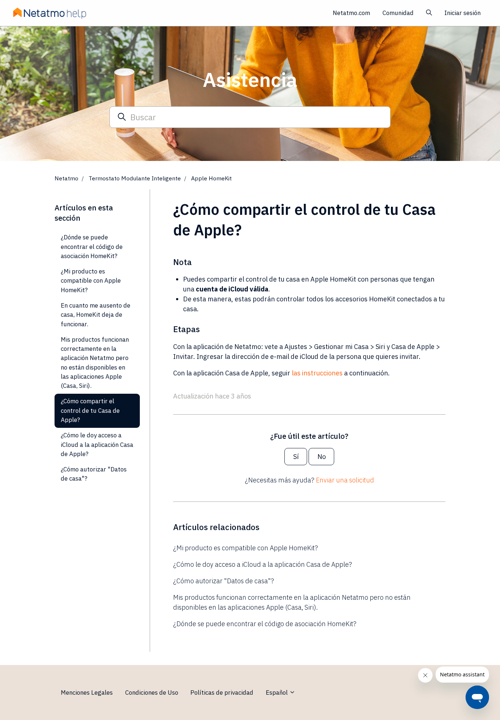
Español (277, 692)
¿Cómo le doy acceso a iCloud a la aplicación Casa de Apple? (262, 564)
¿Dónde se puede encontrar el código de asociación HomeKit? (265, 624)
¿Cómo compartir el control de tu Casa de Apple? (90, 410)
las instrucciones (317, 373)
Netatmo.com (351, 13)
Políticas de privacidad (221, 692)
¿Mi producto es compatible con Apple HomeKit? (245, 548)
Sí (296, 456)
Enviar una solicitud (345, 480)
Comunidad (398, 13)
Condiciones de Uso (151, 692)
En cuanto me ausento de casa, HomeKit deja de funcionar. (95, 314)
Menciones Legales (87, 692)
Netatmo (66, 178)
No (321, 456)
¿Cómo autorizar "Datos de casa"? (223, 581)
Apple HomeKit (211, 178)
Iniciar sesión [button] (462, 13)
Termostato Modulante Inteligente (135, 178)
